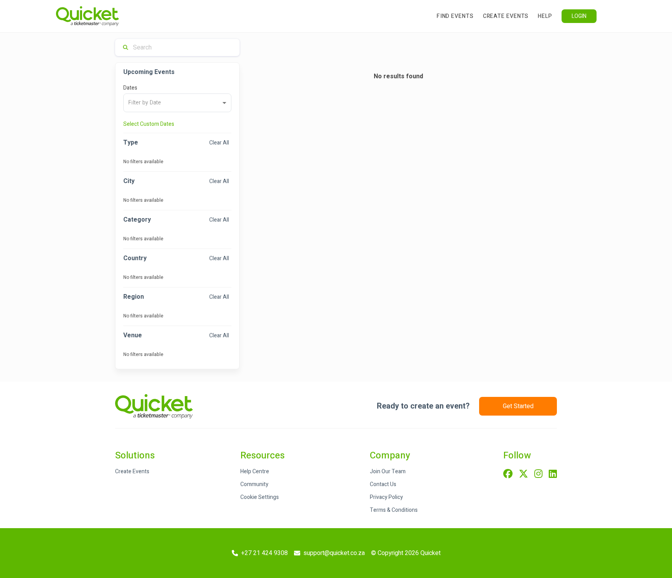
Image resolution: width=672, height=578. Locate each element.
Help (545, 16)
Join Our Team (388, 471)
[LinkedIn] (553, 474)
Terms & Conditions (394, 510)
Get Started (518, 406)
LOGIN (579, 16)
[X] (523, 474)
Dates (130, 88)
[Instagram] (538, 474)
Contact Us (383, 484)
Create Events (506, 16)
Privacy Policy (386, 497)
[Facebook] (508, 474)
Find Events (455, 16)
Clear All (219, 143)
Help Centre (254, 471)
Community (254, 484)
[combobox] (177, 102)
